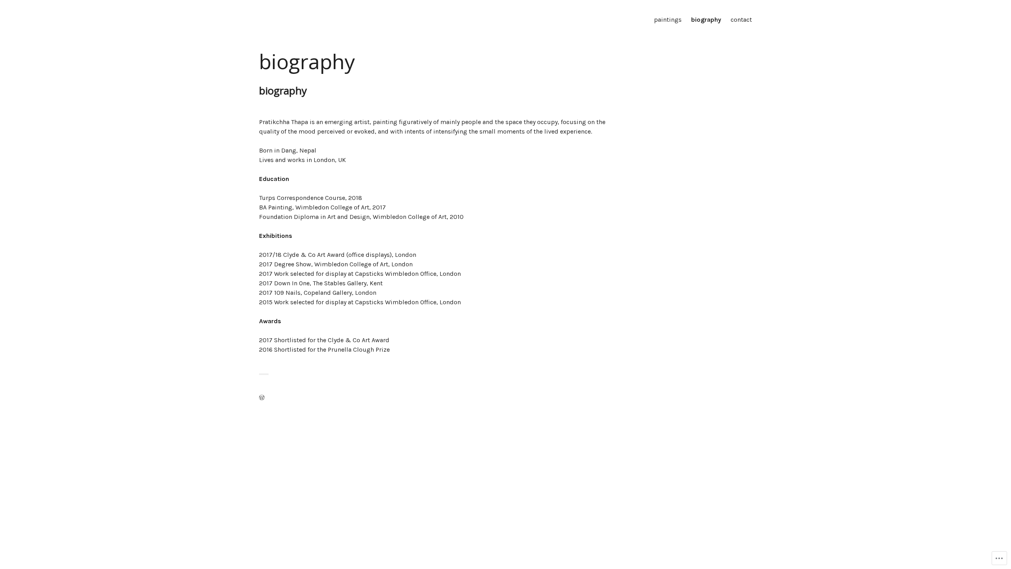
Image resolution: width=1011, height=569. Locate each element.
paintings (668, 19)
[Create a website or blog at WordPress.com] (262, 398)
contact (741, 19)
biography (706, 19)
